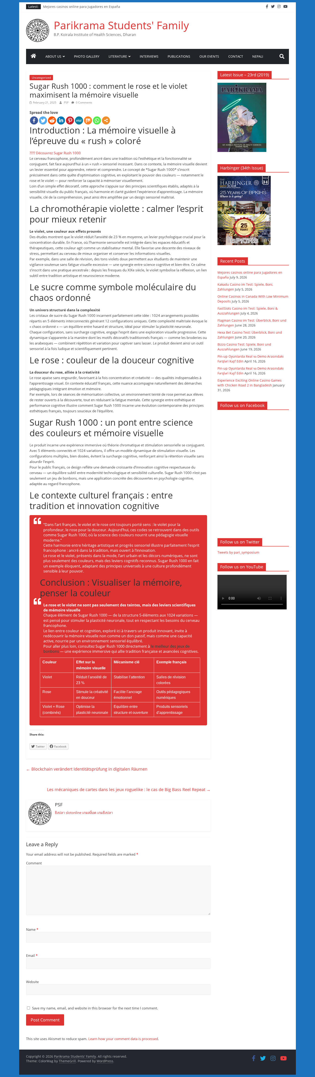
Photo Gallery (86, 56)
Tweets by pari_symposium (238, 552)
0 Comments (83, 102)
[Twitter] (43, 120)
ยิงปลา (60, 812)
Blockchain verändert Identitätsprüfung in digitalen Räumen (86, 769)
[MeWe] (79, 120)
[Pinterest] (70, 120)
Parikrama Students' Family (121, 25)
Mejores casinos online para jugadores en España (81, 6)
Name (32, 929)
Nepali (257, 56)
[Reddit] (52, 120)
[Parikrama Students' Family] (33, 56)
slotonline (73, 812)
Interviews (149, 56)
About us (53, 56)
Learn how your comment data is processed (123, 1038)
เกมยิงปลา (105, 812)
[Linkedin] (61, 120)
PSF (66, 102)
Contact (235, 56)
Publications (179, 56)
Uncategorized (41, 78)
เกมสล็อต (89, 812)
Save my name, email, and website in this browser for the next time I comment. (95, 1008)
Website (32, 981)
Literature (118, 56)
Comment (34, 863)
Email (32, 955)
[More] (106, 120)
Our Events (209, 56)
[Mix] (88, 120)
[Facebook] (34, 120)
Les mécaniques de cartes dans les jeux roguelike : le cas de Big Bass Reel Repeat (129, 789)
